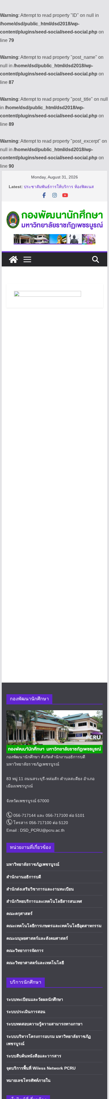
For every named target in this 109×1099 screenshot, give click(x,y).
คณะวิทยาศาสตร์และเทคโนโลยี (35, 962)
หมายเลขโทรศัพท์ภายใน (28, 1080)
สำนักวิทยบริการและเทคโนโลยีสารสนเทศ (44, 901)
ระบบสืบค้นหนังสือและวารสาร (33, 1056)
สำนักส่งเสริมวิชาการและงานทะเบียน (40, 889)
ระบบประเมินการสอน (25, 1011)
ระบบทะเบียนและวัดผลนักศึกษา (34, 999)
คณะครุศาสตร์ (19, 913)
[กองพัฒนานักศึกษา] (13, 259)
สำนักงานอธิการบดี (23, 876)
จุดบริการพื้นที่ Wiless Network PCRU (41, 1068)
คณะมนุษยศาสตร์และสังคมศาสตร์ (37, 938)
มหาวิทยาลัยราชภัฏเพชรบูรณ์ (32, 864)
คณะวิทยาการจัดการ (25, 950)
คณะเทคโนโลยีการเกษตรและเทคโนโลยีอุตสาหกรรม (53, 925)
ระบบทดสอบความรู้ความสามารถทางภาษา (44, 1024)
